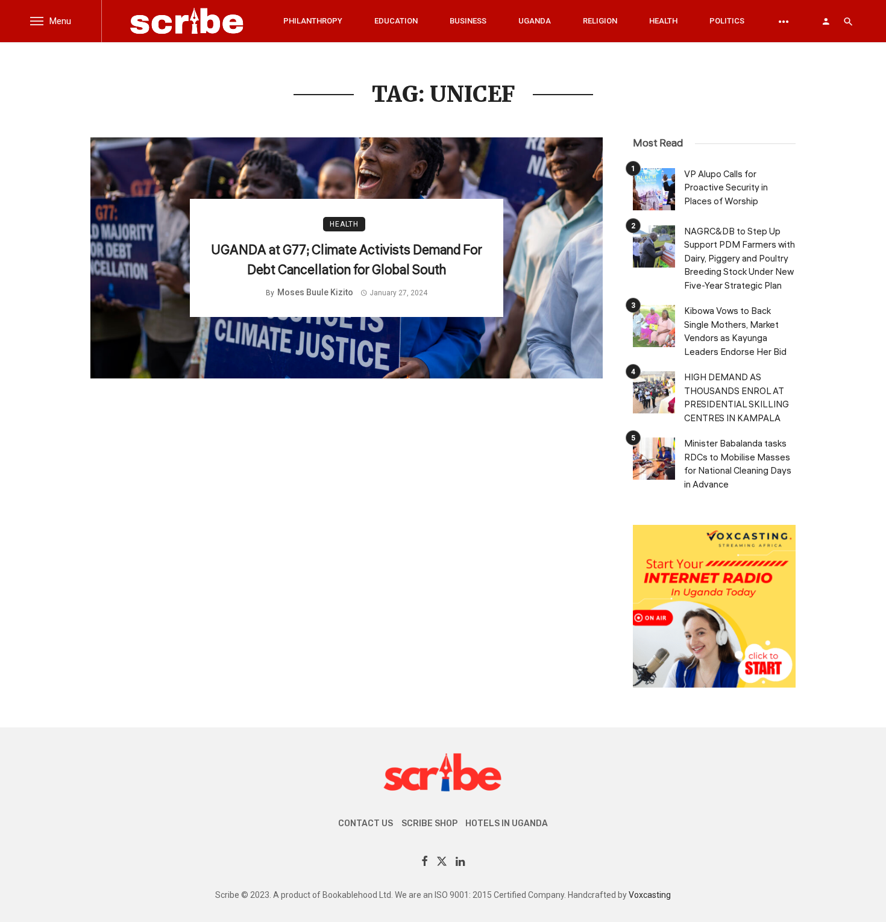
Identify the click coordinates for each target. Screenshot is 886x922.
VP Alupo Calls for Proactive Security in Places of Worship (726, 188)
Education (396, 20)
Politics (726, 20)
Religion (600, 20)
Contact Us (365, 823)
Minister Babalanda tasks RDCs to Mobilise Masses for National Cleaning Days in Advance (737, 464)
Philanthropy (312, 20)
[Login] (826, 21)
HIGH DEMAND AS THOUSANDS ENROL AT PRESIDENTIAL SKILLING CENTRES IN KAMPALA (736, 398)
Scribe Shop (429, 823)
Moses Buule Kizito (315, 292)
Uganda (534, 20)
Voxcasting (650, 895)
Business (468, 20)
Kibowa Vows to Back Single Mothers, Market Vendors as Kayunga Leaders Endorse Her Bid (735, 332)
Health (663, 20)
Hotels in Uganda (506, 823)
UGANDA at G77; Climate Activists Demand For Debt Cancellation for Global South (346, 260)
